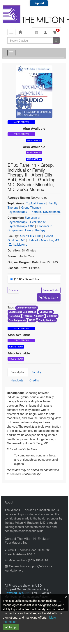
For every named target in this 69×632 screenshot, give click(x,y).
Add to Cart (50, 297)
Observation (46, 311)
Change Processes (27, 307)
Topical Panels (36, 203)
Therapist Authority (33, 316)
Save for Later (51, 290)
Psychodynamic (17, 320)
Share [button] (13, 290)
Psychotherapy (17, 212)
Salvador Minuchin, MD (44, 240)
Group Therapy (31, 207)
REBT (32, 320)
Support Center (15, 589)
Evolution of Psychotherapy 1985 (26, 224)
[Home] (20, 32)
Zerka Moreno (18, 244)
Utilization (52, 316)
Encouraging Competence (22, 311)
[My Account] (45, 32)
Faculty (36, 372)
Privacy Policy (38, 589)
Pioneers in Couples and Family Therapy (30, 228)
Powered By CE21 (18, 593)
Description (17, 372)
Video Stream (21, 134)
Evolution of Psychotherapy (24, 219)
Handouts (16, 380)
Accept (12, 627)
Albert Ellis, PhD (30, 236)
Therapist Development (45, 212)
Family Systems (47, 320)
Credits (34, 380)
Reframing (14, 316)
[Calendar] (36, 32)
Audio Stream (34, 159)
